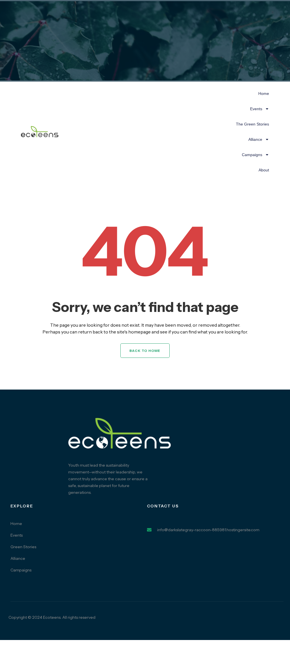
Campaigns (252, 154)
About (264, 170)
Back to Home (144, 350)
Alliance (255, 139)
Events (256, 109)
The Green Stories (252, 124)
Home (263, 93)
